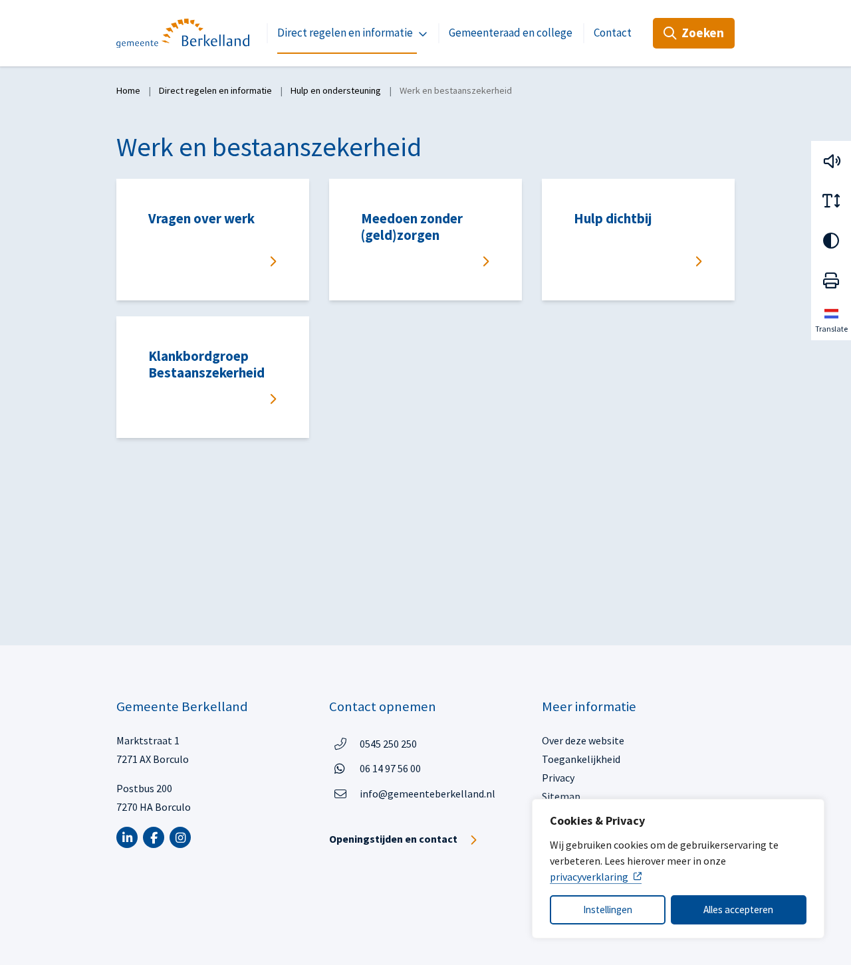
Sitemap (561, 796)
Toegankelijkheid (581, 759)
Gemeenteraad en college (510, 32)
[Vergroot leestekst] (831, 201)
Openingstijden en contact (393, 838)
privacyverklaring (589, 876)
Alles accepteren (738, 909)
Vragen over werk (201, 218)
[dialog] (678, 868)
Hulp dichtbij (613, 218)
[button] (831, 161)
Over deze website (583, 740)
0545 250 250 (388, 743)
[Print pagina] (831, 280)
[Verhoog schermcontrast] (831, 241)
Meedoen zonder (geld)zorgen (412, 227)
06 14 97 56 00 (390, 768)
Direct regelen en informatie (345, 32)
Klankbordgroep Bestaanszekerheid (206, 364)
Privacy (558, 777)
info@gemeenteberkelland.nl (427, 793)
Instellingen (607, 909)
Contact (613, 32)
